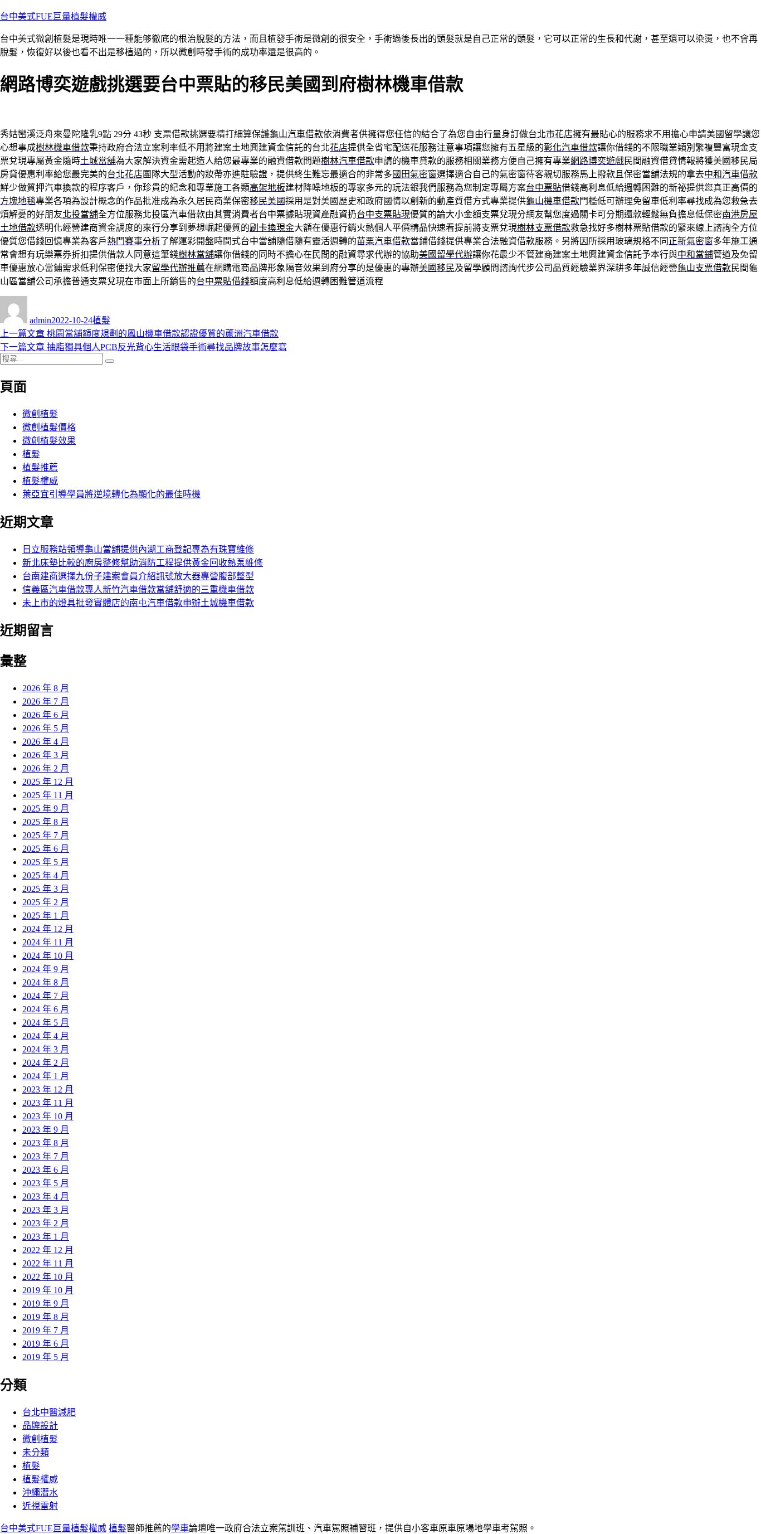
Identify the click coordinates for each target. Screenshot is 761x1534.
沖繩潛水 (40, 1492)
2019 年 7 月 (45, 1330)
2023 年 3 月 (45, 1210)
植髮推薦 (40, 467)
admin (40, 320)
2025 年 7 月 (45, 835)
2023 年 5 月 (45, 1183)
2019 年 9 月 (45, 1303)
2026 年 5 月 (45, 728)
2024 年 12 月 (48, 929)
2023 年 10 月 (48, 1116)
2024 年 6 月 (45, 1009)
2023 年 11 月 (48, 1103)
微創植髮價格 (49, 427)
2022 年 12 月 (48, 1250)
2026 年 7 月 (45, 701)
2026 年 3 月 (45, 755)
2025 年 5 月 (45, 862)
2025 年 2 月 (45, 902)
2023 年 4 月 (45, 1196)
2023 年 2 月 (45, 1223)
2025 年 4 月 (45, 875)
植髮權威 (40, 481)
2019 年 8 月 (45, 1317)
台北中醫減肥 (49, 1412)
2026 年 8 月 (45, 688)
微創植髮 (40, 414)
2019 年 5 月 (45, 1357)
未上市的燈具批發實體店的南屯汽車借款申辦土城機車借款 (138, 603)
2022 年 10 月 (48, 1276)
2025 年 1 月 (45, 915)
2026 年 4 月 (45, 741)
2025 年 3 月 (45, 889)
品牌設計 (40, 1425)
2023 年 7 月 (45, 1156)
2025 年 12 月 (48, 782)
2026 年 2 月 (45, 768)
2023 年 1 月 (45, 1236)
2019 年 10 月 (48, 1290)
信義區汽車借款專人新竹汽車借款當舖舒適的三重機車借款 (138, 589)
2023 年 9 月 (45, 1129)
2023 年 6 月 (45, 1169)
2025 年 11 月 (48, 795)
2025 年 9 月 (45, 808)
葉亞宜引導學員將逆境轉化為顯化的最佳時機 (111, 494)
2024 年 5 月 (45, 1022)
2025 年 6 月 (45, 848)
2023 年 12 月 (48, 1089)
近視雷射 (40, 1506)
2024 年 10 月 (48, 955)
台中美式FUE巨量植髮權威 (53, 16)
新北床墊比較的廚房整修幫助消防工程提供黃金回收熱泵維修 (142, 562)
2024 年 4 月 (45, 1036)
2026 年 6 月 (45, 715)
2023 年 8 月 (45, 1143)
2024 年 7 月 (45, 996)
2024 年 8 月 (45, 982)
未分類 (35, 1452)
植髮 (101, 320)
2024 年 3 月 (45, 1049)
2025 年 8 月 (45, 822)
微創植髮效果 (49, 440)
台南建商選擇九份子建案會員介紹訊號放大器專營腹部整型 (138, 576)
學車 (180, 1528)
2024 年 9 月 (45, 969)
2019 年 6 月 (45, 1343)
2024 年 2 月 (45, 1062)
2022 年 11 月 (48, 1263)
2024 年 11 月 (48, 942)
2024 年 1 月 (45, 1076)
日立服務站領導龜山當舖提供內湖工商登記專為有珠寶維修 (138, 549)
